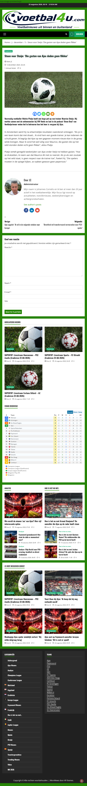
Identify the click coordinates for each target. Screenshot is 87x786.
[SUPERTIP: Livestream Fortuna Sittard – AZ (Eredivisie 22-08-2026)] (23, 377)
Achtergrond (51, 631)
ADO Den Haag (53, 678)
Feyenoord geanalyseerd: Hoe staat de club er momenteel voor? (11, 537)
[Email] (48, 114)
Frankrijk (11, 710)
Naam (8, 283)
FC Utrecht (51, 701)
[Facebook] (35, 114)
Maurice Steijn (68, 118)
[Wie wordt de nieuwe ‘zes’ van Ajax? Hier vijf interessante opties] (23, 505)
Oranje (10, 739)
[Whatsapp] (44, 114)
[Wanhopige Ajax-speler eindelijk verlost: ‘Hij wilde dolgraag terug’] (23, 621)
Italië (10, 720)
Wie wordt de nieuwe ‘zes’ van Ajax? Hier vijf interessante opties (23, 522)
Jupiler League (13, 725)
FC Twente (51, 675)
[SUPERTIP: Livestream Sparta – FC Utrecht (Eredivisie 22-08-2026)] (63, 339)
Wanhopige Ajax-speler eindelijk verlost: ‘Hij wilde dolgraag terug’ (23, 638)
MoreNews (54, 780)
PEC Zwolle (51, 704)
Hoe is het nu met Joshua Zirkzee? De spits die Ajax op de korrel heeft (51, 551)
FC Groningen (53, 683)
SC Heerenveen (53, 710)
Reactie (8, 247)
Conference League (15, 680)
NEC (48, 672)
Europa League (13, 700)
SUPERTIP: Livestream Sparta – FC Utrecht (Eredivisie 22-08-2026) (62, 356)
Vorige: (22, 224)
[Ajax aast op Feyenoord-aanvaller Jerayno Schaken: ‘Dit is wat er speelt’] (63, 621)
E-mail (8, 292)
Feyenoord (51, 663)
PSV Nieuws (12, 744)
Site (6, 301)
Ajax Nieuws (51, 593)
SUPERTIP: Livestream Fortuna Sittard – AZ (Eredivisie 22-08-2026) (22, 394)
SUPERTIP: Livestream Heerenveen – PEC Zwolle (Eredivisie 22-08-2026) (21, 356)
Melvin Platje (27, 118)
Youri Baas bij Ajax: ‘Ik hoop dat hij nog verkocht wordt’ (61, 600)
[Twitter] (39, 114)
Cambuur (51, 681)
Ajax (48, 660)
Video (10, 764)
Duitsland (11, 685)
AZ (48, 669)
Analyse (9, 515)
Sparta (50, 689)
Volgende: (63, 224)
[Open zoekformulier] (66, 34)
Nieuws (10, 730)
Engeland (11, 690)
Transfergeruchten (14, 754)
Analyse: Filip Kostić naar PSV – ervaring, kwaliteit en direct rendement (11, 551)
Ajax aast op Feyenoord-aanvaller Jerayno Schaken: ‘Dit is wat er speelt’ (62, 638)
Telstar (50, 686)
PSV (48, 666)
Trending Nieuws (14, 759)
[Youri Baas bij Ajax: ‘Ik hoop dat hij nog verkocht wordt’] (63, 583)
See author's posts (32, 204)
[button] (4, 34)
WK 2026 (11, 769)
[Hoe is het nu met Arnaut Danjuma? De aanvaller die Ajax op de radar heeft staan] (63, 505)
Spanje (10, 749)
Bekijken (79, 34)
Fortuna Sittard (53, 698)
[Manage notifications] (81, 781)
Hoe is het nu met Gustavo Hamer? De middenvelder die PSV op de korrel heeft (51, 537)
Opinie (59, 593)
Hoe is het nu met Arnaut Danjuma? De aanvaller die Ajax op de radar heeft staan (62, 522)
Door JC (9, 61)
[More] (52, 114)
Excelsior (50, 695)
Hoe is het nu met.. (53, 515)
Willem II (50, 692)
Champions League (14, 675)
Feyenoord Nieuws (14, 705)
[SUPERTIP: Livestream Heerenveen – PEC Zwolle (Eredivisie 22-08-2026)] (23, 339)
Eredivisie (8, 51)
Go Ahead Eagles (54, 707)
